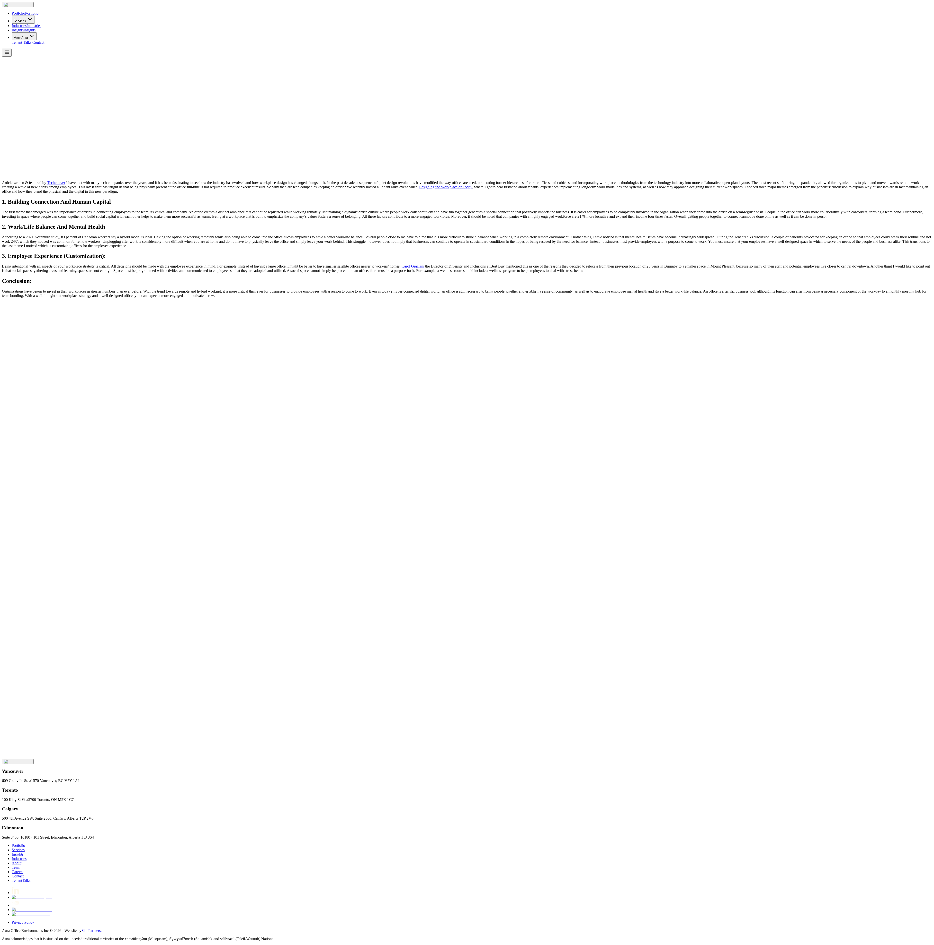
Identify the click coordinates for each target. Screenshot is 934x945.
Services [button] (18, 850)
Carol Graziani (413, 266)
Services (20, 21)
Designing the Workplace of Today (445, 187)
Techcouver (56, 183)
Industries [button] (19, 859)
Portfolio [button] (18, 845)
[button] (18, 4)
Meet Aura (21, 38)
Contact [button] (38, 42)
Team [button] (16, 867)
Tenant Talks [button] (21, 42)
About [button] (16, 863)
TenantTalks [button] (21, 880)
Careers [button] (17, 872)
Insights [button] (18, 854)
